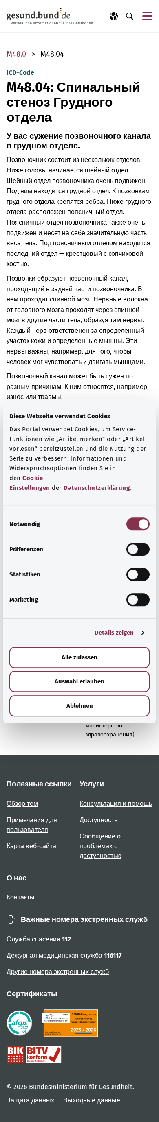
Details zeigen (114, 632)
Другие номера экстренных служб (58, 972)
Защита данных (31, 1100)
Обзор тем (22, 804)
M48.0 (16, 54)
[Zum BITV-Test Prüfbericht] (34, 1054)
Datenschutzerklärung (97, 487)
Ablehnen (79, 705)
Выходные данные (91, 1100)
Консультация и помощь (116, 804)
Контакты (21, 897)
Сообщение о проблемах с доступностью (100, 846)
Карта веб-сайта (31, 846)
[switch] (138, 549)
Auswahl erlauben (79, 681)
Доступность (98, 820)
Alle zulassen (79, 657)
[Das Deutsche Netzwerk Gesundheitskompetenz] (71, 1023)
